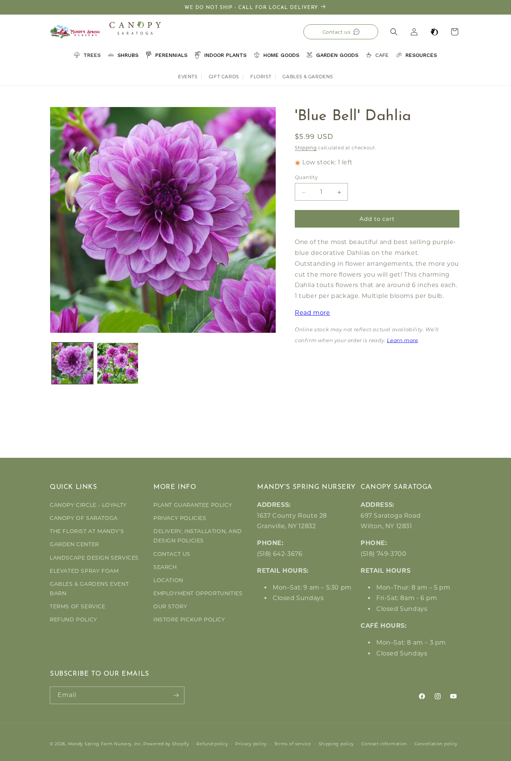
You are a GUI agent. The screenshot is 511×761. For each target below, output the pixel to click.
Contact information (384, 743)
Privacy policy (251, 743)
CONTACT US (171, 554)
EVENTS (188, 76)
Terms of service (292, 743)
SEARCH (165, 567)
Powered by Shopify (166, 743)
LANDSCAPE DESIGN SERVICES (94, 557)
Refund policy (212, 743)
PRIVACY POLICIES (179, 518)
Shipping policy (336, 743)
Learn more (402, 340)
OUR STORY (170, 606)
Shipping (306, 147)
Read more (312, 313)
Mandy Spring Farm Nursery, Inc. (105, 743)
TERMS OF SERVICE (77, 606)
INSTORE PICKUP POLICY (189, 619)
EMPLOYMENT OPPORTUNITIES (197, 593)
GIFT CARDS (224, 76)
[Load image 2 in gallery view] (117, 363)
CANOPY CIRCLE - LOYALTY (88, 505)
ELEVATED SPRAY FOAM (84, 570)
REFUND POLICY (73, 619)
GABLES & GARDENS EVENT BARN (89, 589)
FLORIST (260, 76)
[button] (394, 32)
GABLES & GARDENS (307, 76)
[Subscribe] (176, 695)
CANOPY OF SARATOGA (84, 518)
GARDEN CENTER (74, 544)
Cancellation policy (436, 743)
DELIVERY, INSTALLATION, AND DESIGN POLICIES (197, 536)
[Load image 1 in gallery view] (72, 363)
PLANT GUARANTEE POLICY (192, 505)
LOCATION (168, 580)
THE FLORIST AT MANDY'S (87, 531)
